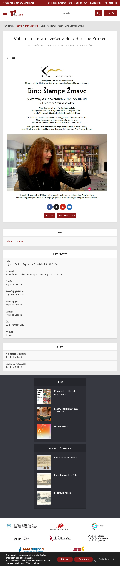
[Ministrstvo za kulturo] (22, 526)
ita (81, 2)
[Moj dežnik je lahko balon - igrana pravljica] (44, 396)
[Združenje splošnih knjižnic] (78, 550)
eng (76, 2)
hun (85, 2)
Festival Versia (61, 426)
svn (70, 2)
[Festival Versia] (44, 431)
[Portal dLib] (22, 538)
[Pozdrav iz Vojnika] (44, 498)
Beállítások (103, 559)
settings (36, 563)
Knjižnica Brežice (84, 45)
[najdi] (98, 13)
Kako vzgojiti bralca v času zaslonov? (66, 410)
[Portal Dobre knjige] (31, 550)
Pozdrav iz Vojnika (62, 493)
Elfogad (64, 559)
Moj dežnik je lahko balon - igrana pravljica (66, 392)
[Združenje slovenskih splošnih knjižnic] (60, 538)
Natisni (50, 215)
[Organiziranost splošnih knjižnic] (60, 526)
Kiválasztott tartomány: (19, 2)
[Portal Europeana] (98, 526)
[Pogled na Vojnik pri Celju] (44, 480)
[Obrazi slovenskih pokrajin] (98, 538)
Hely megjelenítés (14, 241)
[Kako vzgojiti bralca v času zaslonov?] (44, 414)
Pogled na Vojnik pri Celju (65, 475)
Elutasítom (83, 559)
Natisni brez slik (67, 215)
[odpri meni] (5, 13)
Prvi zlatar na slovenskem (66, 457)
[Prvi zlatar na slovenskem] (44, 462)
